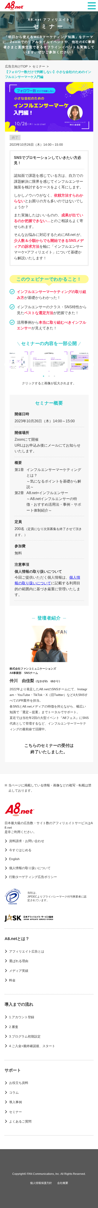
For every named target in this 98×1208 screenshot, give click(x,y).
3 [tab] (54, 376)
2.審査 (13, 1027)
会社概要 (62, 1183)
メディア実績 (18, 971)
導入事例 (15, 1102)
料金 (12, 980)
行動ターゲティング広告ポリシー (33, 877)
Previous (6, 365)
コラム (14, 1092)
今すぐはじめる (20, 850)
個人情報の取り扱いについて (30, 868)
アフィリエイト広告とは (26, 951)
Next (92, 365)
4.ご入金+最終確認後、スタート (32, 1046)
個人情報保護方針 (41, 1183)
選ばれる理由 (18, 961)
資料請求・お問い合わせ (26, 841)
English (14, 859)
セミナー (15, 1112)
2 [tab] (49, 376)
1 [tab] (43, 376)
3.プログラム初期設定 (25, 1036)
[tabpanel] (49, 361)
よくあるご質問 (20, 1121)
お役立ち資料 (18, 1083)
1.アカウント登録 (21, 1017)
